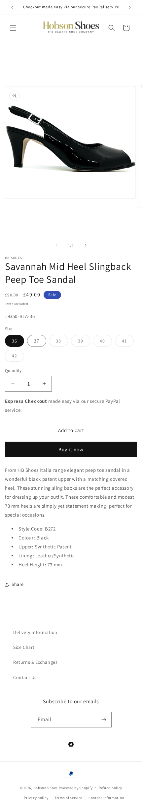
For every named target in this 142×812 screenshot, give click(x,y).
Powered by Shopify (76, 787)
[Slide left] (56, 245)
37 (36, 341)
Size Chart (24, 647)
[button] (13, 28)
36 (14, 341)
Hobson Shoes (45, 787)
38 (62, 342)
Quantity (13, 370)
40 (106, 342)
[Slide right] (85, 245)
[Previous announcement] (12, 7)
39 (84, 342)
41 (128, 342)
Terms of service (68, 797)
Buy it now (71, 449)
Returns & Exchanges (35, 662)
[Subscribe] (104, 719)
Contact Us (25, 677)
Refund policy (110, 787)
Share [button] (18, 584)
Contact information (106, 797)
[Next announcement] (130, 7)
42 (18, 357)
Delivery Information (35, 632)
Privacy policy (36, 797)
